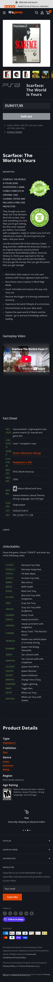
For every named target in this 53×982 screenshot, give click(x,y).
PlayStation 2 (9, 742)
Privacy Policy (19, 957)
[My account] (42, 12)
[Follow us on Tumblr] (32, 913)
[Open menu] (4, 13)
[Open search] (36, 12)
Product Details (14, 132)
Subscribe (12, 897)
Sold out (26, 116)
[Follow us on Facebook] (5, 913)
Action (16, 452)
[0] (48, 12)
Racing (37, 452)
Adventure (26, 452)
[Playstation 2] (14, 85)
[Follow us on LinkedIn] (26, 913)
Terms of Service (26, 966)
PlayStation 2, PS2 (22, 462)
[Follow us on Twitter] (10, 913)
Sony (5, 752)
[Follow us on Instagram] (16, 913)
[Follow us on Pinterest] (21, 913)
